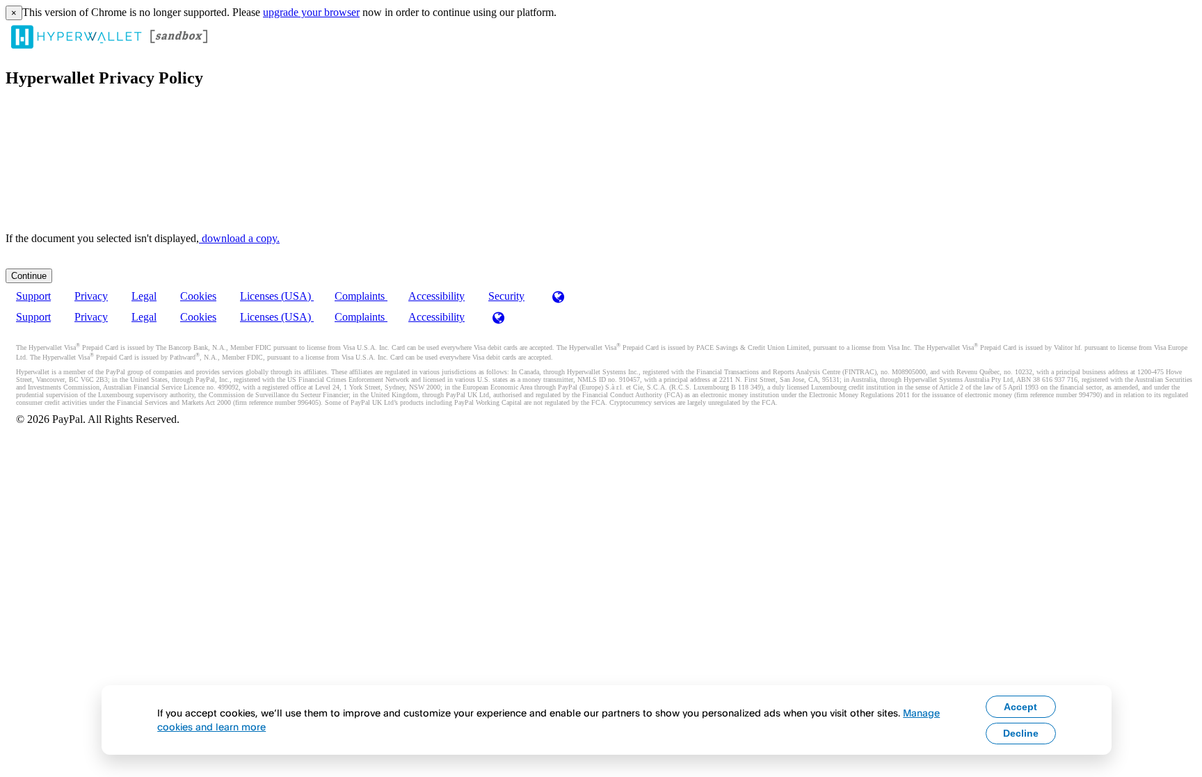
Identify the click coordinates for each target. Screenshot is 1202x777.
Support (33, 296)
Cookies (198, 296)
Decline (1021, 733)
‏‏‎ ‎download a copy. (239, 238)
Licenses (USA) (277, 296)
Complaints (361, 296)
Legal (144, 296)
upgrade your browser (311, 12)
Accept (1020, 706)
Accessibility (436, 296)
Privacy (91, 296)
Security (506, 296)
